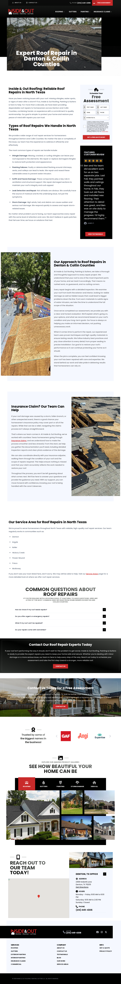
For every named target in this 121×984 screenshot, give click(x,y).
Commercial (16, 964)
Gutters (73, 11)
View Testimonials (95, 234)
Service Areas (62, 964)
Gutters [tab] (43, 786)
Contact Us (33, 3)
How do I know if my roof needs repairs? (31, 610)
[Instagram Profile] (101, 932)
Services (15, 945)
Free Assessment (104, 3)
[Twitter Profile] (105, 932)
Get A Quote (104, 948)
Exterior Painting (18, 954)
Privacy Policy (105, 951)
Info (101, 945)
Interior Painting (18, 958)
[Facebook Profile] (97, 932)
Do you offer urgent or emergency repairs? (32, 616)
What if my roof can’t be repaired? (29, 623)
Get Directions (82, 887)
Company (61, 945)
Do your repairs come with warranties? (30, 630)
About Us (18, 3)
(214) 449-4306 (84, 909)
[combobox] (96, 118)
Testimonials (62, 954)
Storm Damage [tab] (77, 786)
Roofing (59, 11)
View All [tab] (94, 786)
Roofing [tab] (26, 786)
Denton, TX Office (87, 874)
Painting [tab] (60, 786)
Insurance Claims (102, 11)
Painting (85, 11)
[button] (39, 896)
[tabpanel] (60, 815)
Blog (59, 958)
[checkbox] (84, 126)
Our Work (61, 961)
